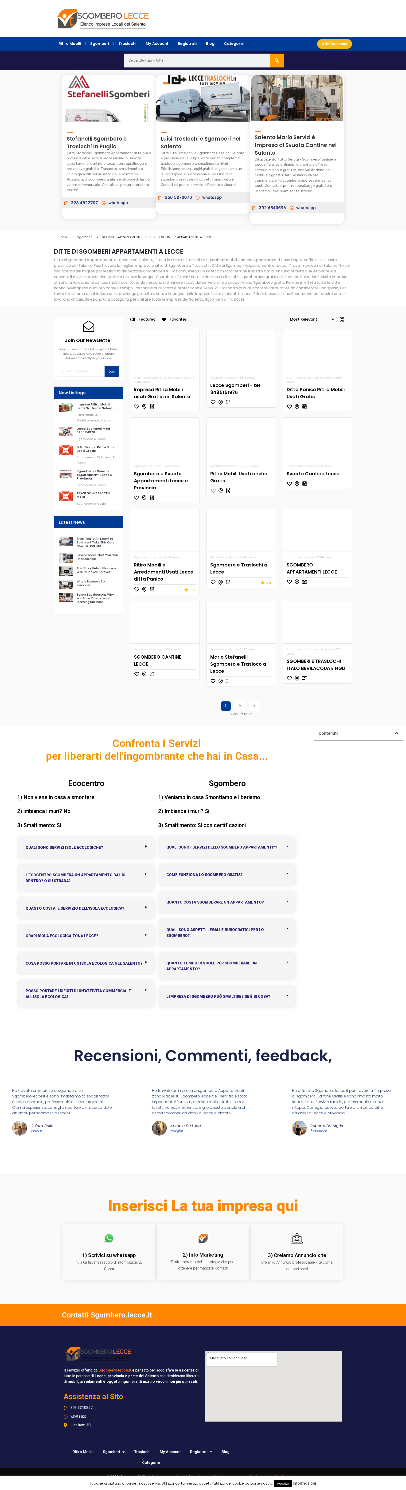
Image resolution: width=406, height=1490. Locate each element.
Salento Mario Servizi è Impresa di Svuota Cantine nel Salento (296, 145)
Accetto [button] (283, 1483)
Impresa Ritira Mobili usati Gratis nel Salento (96, 406)
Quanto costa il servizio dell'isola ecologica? (75, 908)
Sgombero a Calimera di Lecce (309, 378)
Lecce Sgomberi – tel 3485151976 (93, 430)
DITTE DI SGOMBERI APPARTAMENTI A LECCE (180, 237)
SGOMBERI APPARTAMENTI (121, 237)
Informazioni (304, 1483)
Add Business (334, 44)
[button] (86, 847)
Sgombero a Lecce (91, 439)
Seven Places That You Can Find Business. (97, 557)
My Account (170, 1452)
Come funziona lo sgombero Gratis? (204, 875)
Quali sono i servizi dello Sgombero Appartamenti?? (221, 847)
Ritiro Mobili (83, 1452)
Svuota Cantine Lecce (313, 473)
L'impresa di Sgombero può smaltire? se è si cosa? (218, 996)
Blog (226, 1452)
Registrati (198, 1452)
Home (63, 237)
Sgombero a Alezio (91, 504)
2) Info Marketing (203, 1255)
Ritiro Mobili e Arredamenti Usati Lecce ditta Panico (163, 572)
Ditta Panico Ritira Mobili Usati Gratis (97, 449)
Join (112, 371)
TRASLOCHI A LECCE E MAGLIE (93, 495)
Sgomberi (85, 237)
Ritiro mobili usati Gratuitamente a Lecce (163, 378)
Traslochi (142, 1452)
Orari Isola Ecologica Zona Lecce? (62, 936)
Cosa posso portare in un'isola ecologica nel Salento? (84, 963)
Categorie (151, 1462)
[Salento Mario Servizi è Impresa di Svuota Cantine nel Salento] (258, 129)
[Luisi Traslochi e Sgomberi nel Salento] (164, 130)
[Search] (277, 60)
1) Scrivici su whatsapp (109, 1255)
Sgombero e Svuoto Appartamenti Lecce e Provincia (94, 474)
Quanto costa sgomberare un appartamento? (215, 902)
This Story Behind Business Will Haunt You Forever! (97, 570)
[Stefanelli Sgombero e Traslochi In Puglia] (70, 130)
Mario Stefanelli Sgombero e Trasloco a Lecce (238, 664)
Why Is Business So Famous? (91, 583)
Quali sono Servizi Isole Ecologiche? (64, 847)
